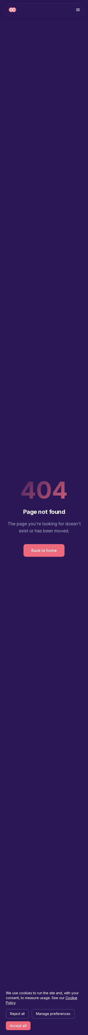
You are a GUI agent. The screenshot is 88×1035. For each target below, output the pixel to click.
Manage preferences (53, 1014)
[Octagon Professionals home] (12, 9)
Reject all (17, 1014)
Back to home (44, 550)
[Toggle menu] (78, 10)
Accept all (18, 1026)
